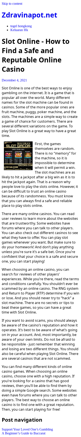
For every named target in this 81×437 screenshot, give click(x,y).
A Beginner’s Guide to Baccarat (23, 433)
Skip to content (12, 3)
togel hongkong (21, 26)
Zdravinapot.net (29, 14)
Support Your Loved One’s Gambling (27, 429)
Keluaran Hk (19, 30)
